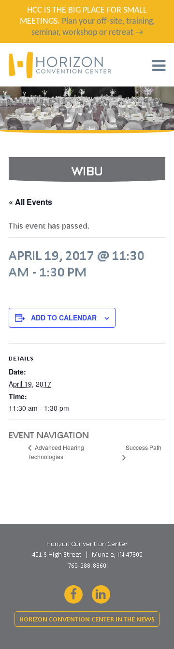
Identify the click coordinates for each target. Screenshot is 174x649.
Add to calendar (64, 317)
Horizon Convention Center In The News (87, 619)
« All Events (30, 201)
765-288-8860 (87, 565)
